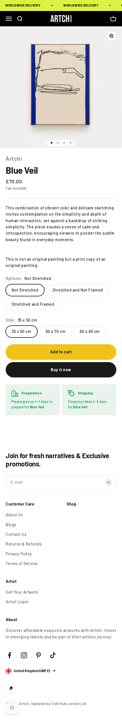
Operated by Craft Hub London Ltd (58, 704)
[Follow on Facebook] (9, 655)
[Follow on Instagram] (24, 655)
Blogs (11, 524)
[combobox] (61, 224)
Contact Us (16, 534)
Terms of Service (22, 563)
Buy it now (61, 369)
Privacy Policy (19, 553)
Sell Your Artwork (22, 592)
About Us (14, 514)
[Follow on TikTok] (53, 655)
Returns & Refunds (24, 543)
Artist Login (17, 601)
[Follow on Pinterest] (38, 655)
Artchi (14, 158)
